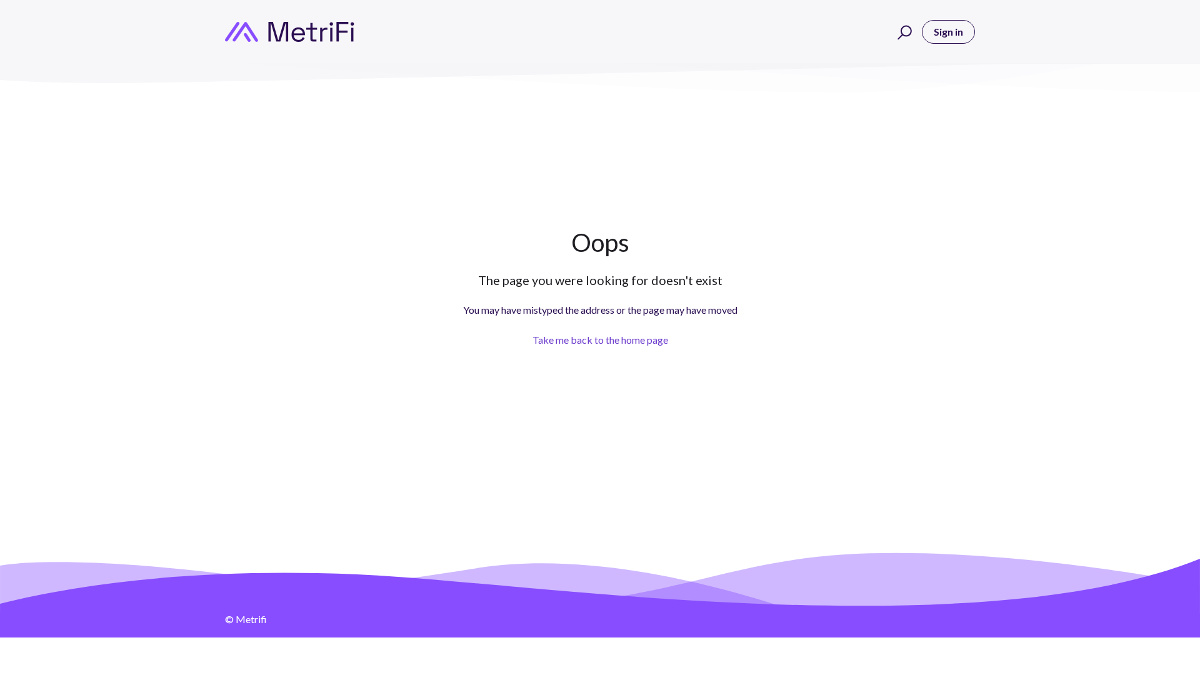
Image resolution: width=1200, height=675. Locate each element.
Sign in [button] (948, 32)
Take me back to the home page (600, 340)
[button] (903, 32)
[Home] (289, 32)
